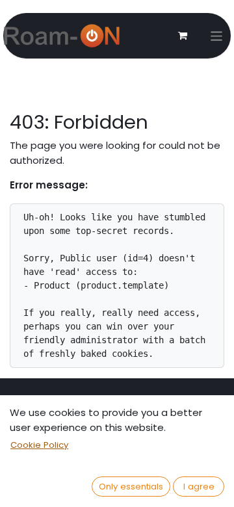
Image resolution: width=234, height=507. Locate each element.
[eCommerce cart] (183, 36)
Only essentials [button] (131, 486)
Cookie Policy (39, 445)
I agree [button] (198, 486)
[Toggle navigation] (216, 36)
